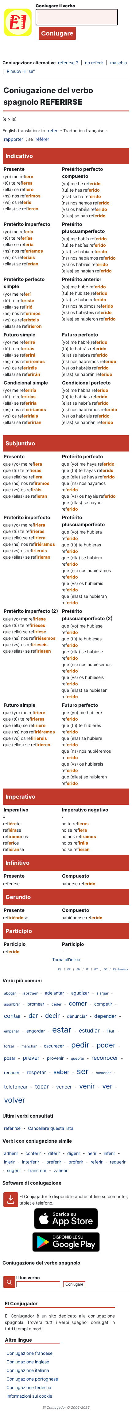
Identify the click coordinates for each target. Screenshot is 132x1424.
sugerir (14, 1170)
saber (61, 1072)
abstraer (30, 993)
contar (12, 1016)
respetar (36, 1072)
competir (103, 1003)
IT (87, 969)
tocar (42, 1086)
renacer (11, 1072)
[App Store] (66, 1227)
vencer (64, 1087)
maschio (118, 62)
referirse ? (68, 62)
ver (107, 1086)
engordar (35, 1030)
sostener (103, 1072)
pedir (80, 1044)
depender (105, 1016)
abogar (10, 993)
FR (69, 969)
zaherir (61, 1170)
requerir (118, 1161)
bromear (35, 1003)
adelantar (54, 992)
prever (31, 1058)
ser (83, 1071)
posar (9, 1058)
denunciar (77, 1016)
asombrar (12, 1004)
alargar (102, 993)
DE (105, 969)
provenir (55, 1058)
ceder (56, 1004)
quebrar (77, 1058)
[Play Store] (66, 1250)
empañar (11, 1031)
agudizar (80, 992)
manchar (29, 1046)
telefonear (16, 1087)
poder (106, 1045)
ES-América (120, 969)
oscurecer (54, 1045)
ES (59, 969)
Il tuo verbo (28, 1277)
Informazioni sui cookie (29, 1396)
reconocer (104, 1058)
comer (78, 1003)
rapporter (13, 139)
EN (78, 969)
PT (96, 969)
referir (97, 1161)
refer (52, 130)
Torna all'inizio (66, 959)
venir (87, 1086)
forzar (9, 1046)
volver (14, 1100)
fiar (111, 1031)
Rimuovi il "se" (21, 71)
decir (52, 1015)
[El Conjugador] (17, 23)
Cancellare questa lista (50, 1128)
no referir (94, 62)
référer (42, 139)
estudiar (89, 1030)
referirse (12, 1128)
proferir (75, 1161)
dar (33, 1015)
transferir (37, 1170)
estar (62, 1029)
